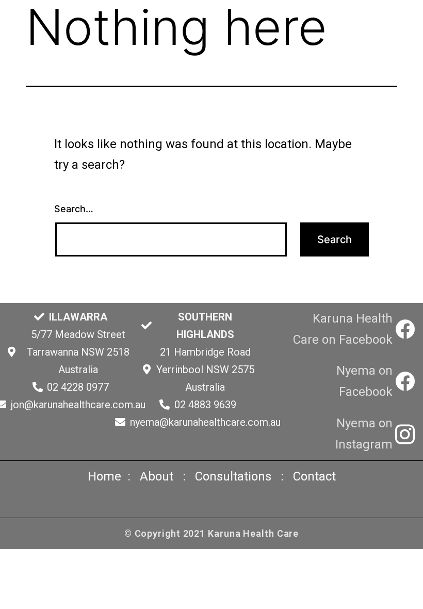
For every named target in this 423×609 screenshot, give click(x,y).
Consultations (233, 476)
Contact (314, 476)
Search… (73, 208)
